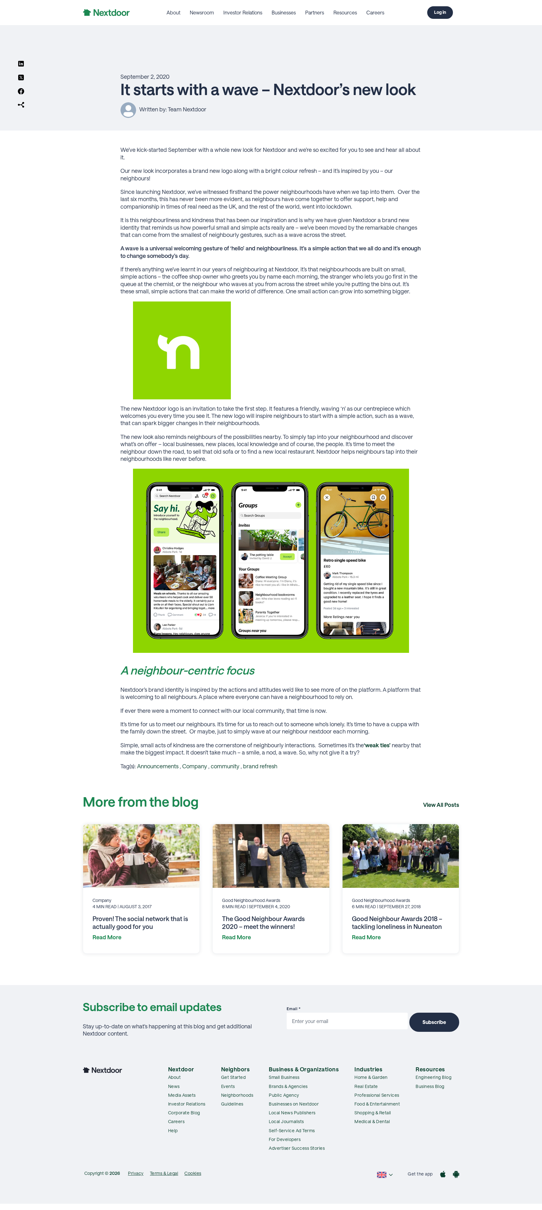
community (225, 766)
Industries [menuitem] (368, 1069)
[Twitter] (21, 78)
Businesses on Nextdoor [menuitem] (294, 1103)
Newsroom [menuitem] (202, 12)
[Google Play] (456, 1175)
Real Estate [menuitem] (366, 1086)
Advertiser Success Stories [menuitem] (297, 1148)
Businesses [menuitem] (284, 12)
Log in (440, 12)
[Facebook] (21, 92)
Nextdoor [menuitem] (181, 1069)
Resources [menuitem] (345, 12)
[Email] (21, 105)
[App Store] (443, 1175)
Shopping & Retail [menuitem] (372, 1112)
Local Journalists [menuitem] (286, 1121)
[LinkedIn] (21, 64)
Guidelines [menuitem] (232, 1103)
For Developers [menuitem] (284, 1139)
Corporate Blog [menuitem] (184, 1112)
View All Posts (441, 804)
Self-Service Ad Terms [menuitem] (292, 1130)
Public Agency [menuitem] (284, 1095)
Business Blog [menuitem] (430, 1086)
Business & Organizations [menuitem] (304, 1069)
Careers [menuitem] (375, 12)
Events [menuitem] (228, 1086)
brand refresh (260, 766)
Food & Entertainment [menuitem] (377, 1103)
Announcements (157, 766)
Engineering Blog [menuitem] (433, 1077)
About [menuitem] (173, 12)
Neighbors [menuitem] (235, 1069)
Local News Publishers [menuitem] (292, 1112)
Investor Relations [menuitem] (242, 12)
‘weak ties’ (377, 745)
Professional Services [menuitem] (376, 1095)
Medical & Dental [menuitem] (372, 1121)
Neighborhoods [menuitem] (237, 1095)
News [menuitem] (174, 1086)
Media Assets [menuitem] (182, 1095)
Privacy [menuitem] (136, 1173)
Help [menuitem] (173, 1130)
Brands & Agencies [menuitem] (288, 1086)
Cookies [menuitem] (192, 1173)
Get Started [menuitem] (233, 1077)
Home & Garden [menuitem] (371, 1077)
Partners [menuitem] (314, 12)
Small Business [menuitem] (284, 1077)
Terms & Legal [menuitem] (164, 1173)
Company (194, 766)
